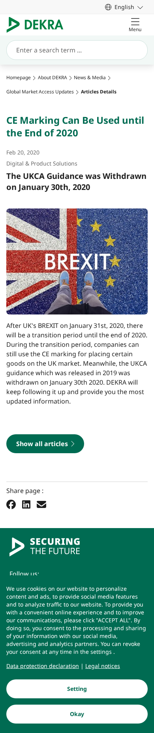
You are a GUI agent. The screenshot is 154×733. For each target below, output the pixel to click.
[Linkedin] (26, 504)
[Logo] (38, 24)
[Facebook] (11, 504)
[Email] (41, 504)
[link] (124, 7)
